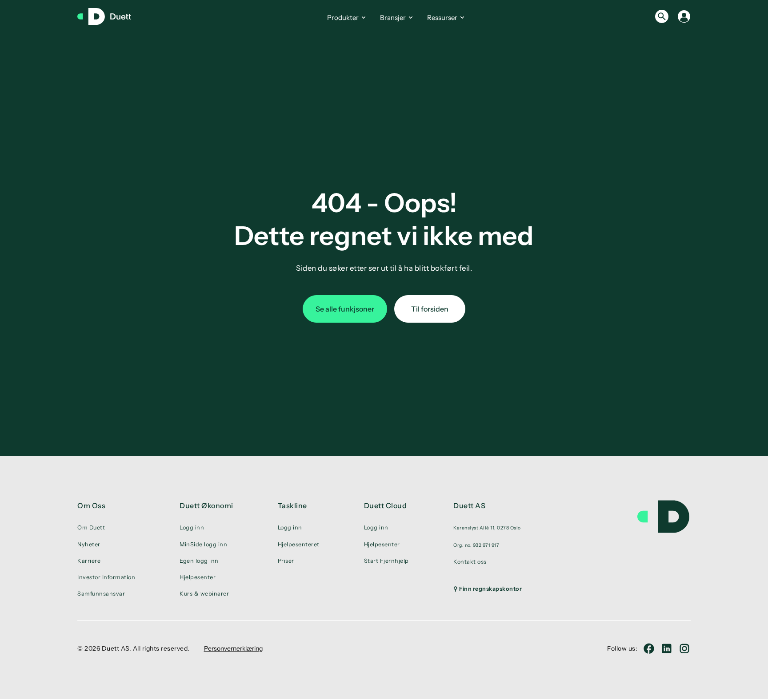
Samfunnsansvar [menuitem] (101, 593)
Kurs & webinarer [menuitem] (204, 593)
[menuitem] (487, 527)
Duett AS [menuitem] (469, 505)
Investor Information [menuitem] (106, 577)
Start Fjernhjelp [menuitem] (386, 560)
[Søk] (661, 16)
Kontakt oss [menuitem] (470, 561)
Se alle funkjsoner (345, 308)
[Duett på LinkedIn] (666, 648)
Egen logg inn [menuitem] (199, 560)
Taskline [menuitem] (292, 505)
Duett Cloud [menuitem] (385, 505)
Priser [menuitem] (286, 560)
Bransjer (393, 17)
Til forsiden (429, 308)
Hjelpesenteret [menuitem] (299, 544)
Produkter (343, 17)
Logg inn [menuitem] (192, 527)
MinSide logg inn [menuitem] (203, 544)
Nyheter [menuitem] (88, 544)
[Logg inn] (684, 16)
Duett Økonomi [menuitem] (206, 505)
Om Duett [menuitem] (91, 527)
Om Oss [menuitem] (91, 505)
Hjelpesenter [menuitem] (198, 577)
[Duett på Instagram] (684, 648)
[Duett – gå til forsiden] (108, 16)
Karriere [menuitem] (88, 560)
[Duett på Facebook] (649, 648)
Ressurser (442, 17)
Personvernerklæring (233, 648)
